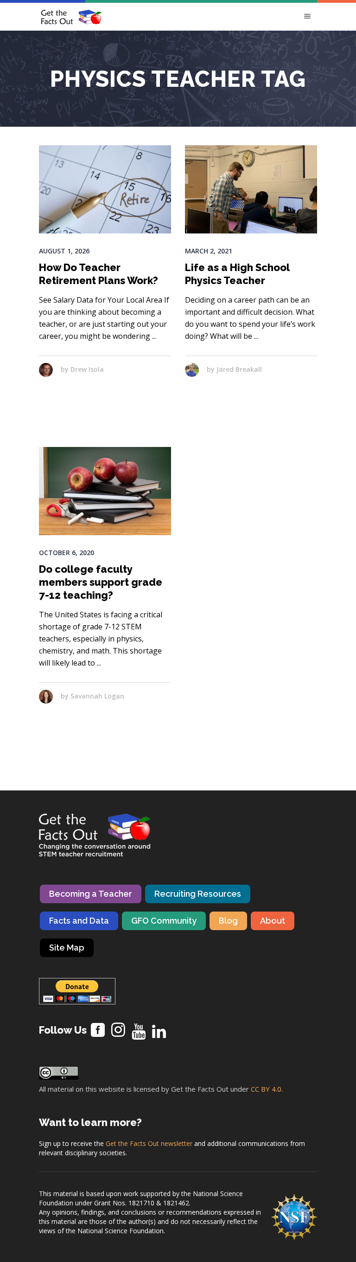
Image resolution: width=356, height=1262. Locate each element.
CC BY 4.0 (266, 1089)
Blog (228, 920)
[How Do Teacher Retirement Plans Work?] (105, 189)
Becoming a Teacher (90, 894)
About (272, 920)
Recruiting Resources (197, 894)
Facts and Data (79, 920)
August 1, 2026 (64, 250)
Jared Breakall (239, 369)
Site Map (66, 947)
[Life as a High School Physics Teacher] (251, 189)
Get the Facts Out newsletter (149, 1143)
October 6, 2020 (66, 552)
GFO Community (164, 920)
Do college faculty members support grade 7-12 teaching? (100, 582)
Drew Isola (87, 369)
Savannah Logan (97, 696)
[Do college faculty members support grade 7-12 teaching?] (105, 491)
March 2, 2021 (208, 250)
